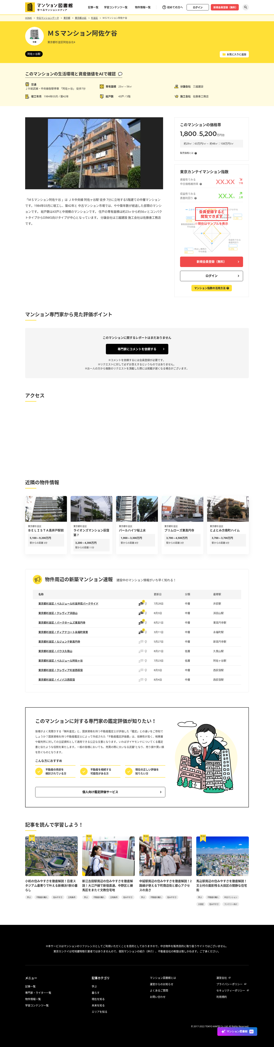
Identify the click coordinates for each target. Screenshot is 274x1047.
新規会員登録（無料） (225, 7)
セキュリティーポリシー (230, 990)
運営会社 (221, 977)
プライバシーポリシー (229, 984)
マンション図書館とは (163, 977)
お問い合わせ (158, 997)
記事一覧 (93, 7)
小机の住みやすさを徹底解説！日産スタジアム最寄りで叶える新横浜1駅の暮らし (51, 885)
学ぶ (29, 897)
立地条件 (71, 897)
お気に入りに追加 (236, 54)
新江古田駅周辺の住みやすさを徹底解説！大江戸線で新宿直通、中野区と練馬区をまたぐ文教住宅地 (107, 885)
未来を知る (98, 1005)
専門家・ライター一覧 (38, 992)
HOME (28, 18)
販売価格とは (186, 153)
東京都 (67, 18)
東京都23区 (80, 18)
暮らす (96, 992)
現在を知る (98, 999)
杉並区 (94, 18)
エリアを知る (99, 1011)
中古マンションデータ (48, 18)
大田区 (201, 904)
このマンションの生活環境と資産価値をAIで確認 (70, 73)
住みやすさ (57, 897)
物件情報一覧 (143, 7)
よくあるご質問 (159, 990)
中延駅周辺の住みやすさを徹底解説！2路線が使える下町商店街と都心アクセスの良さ (165, 885)
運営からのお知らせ (161, 984)
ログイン (198, 7)
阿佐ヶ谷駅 (33, 54)
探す (245, 7)
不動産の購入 (42, 897)
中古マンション (230, 897)
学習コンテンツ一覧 (115, 7)
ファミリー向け (230, 904)
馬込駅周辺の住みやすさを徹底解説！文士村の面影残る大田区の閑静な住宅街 (221, 885)
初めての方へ (175, 7)
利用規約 (221, 997)
